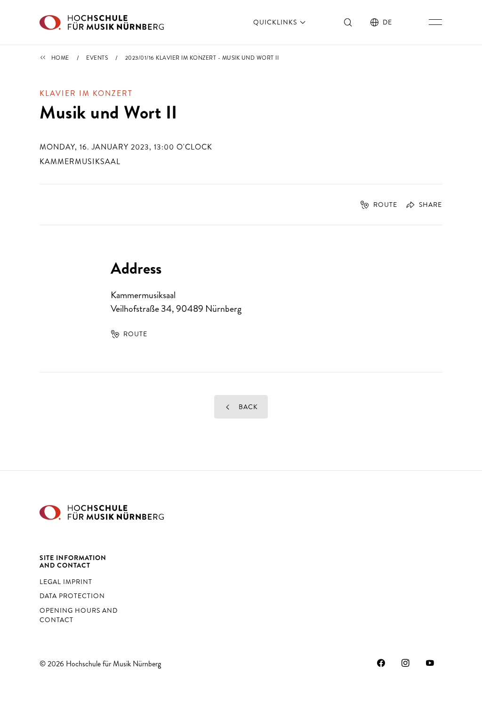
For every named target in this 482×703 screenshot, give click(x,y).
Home (60, 58)
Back (247, 406)
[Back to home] (102, 22)
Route (385, 204)
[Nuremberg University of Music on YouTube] (430, 662)
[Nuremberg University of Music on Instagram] (406, 662)
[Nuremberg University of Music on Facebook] (381, 662)
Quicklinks (276, 22)
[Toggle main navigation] (435, 22)
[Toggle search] (348, 22)
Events (97, 58)
